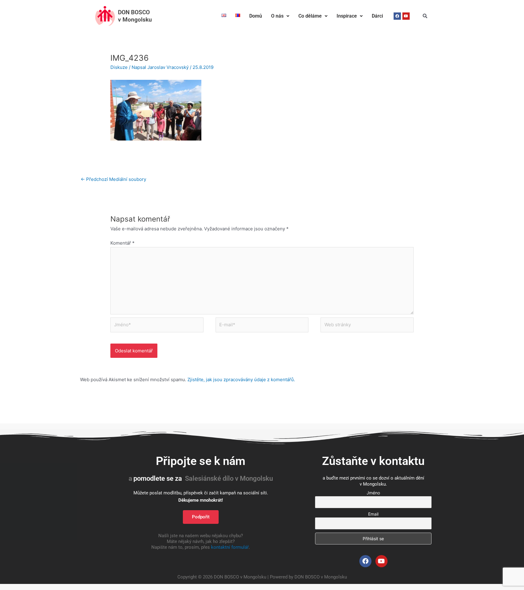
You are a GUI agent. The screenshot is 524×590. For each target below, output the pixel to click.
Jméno (373, 492)
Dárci (377, 16)
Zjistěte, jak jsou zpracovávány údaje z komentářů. (241, 379)
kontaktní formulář (230, 547)
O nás (277, 16)
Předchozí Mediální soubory (113, 179)
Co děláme (310, 16)
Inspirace (347, 16)
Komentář (122, 243)
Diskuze (119, 67)
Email (373, 514)
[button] (280, 16)
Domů (255, 16)
